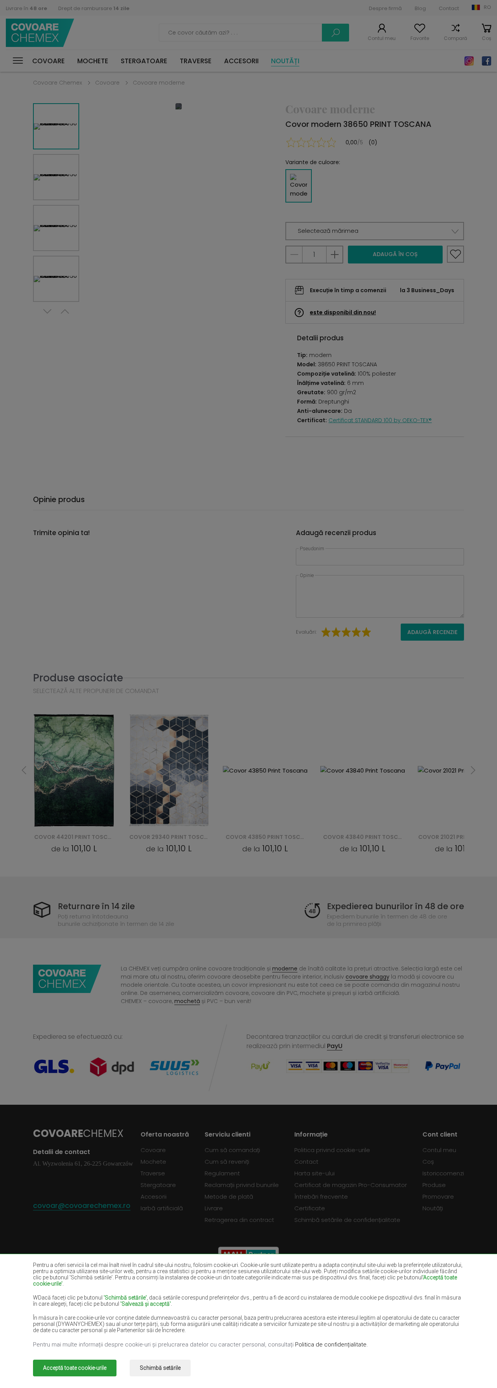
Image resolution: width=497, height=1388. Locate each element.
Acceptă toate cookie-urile (74, 1368)
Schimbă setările (160, 1368)
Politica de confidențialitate (331, 1344)
